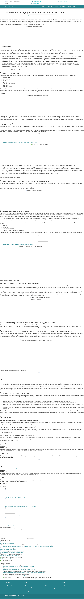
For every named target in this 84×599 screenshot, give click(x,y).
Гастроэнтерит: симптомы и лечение (11, 381)
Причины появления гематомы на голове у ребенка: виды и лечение (19, 569)
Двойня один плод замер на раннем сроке (10, 555)
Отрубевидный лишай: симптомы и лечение (10, 558)
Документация (9, 585)
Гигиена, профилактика (30, 587)
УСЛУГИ (56, 6)
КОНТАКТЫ (75, 6)
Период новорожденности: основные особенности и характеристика (22, 525)
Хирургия (46, 585)
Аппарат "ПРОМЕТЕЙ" (49, 589)
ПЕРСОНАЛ (62, 6)
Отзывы (7, 589)
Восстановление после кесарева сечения (13, 468)
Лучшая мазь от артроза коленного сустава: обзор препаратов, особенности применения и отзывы (27, 579)
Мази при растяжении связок (7, 543)
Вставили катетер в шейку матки (8, 549)
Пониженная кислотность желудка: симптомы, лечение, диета (18, 244)
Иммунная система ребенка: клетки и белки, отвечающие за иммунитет (20, 142)
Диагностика (28, 585)
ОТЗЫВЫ (69, 6)
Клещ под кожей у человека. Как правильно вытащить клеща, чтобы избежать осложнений (27, 515)
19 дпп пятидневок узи (5, 562)
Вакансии (7, 587)
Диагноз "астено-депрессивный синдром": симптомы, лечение (20, 506)
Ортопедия (27, 591)
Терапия (27, 589)
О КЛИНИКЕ (49, 6)
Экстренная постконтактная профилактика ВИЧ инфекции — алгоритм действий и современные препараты (26, 546)
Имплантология (48, 587)
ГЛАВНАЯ (43, 6)
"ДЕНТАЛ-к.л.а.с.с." (9, 6)
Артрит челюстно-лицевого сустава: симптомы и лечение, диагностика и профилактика (24, 572)
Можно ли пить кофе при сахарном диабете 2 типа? (15, 575)
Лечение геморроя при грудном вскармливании (11, 552)
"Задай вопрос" (9, 591)
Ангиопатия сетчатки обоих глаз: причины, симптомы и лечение (18, 566)
